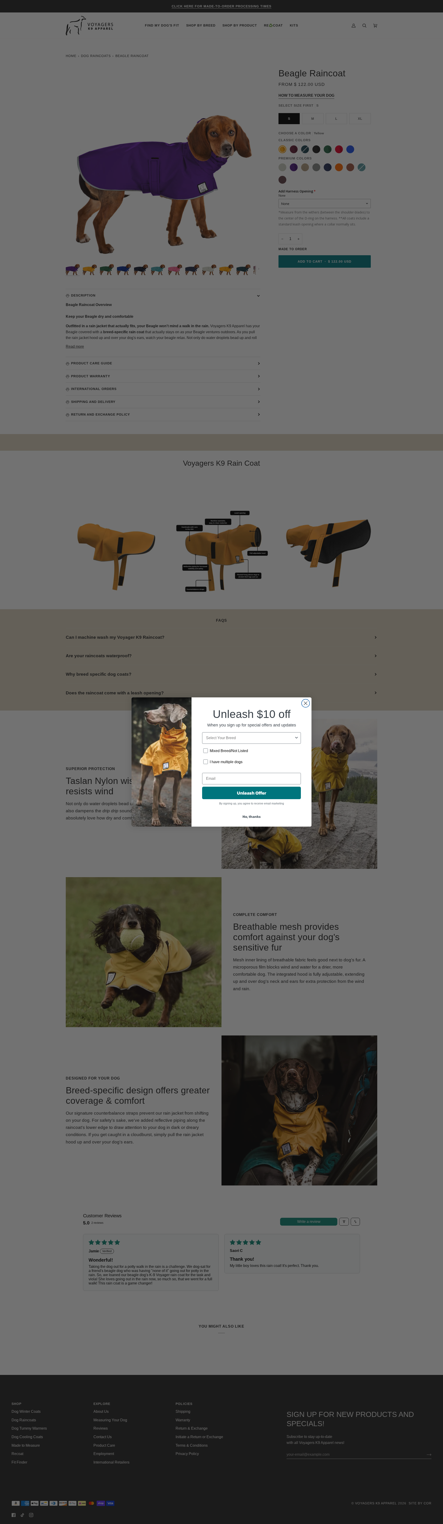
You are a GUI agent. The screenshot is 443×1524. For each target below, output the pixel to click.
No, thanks (251, 816)
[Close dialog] (306, 703)
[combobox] (250, 738)
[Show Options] (296, 738)
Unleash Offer (251, 792)
